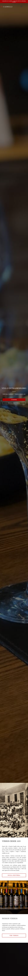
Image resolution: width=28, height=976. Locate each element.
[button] (21, 6)
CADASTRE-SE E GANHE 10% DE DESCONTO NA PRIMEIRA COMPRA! (14, 1)
